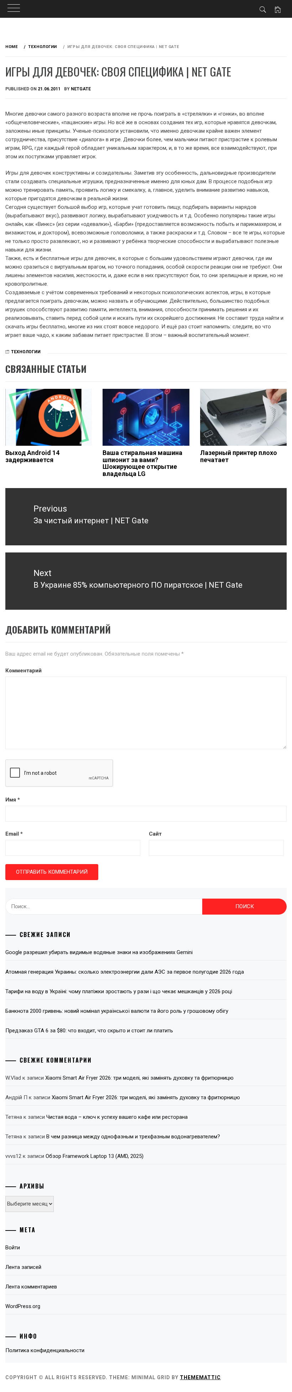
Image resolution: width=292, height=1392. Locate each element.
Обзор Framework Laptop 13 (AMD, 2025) (95, 1156)
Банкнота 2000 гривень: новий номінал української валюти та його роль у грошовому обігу (116, 1011)
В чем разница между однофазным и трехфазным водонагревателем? (133, 1136)
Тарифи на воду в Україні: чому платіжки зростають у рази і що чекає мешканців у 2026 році (118, 991)
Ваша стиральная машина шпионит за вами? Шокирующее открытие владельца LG (142, 463)
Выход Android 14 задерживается (32, 456)
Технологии (26, 351)
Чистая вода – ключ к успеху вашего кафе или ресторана (117, 1117)
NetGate (81, 88)
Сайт (155, 834)
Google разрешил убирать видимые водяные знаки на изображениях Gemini (99, 952)
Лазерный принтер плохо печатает (238, 456)
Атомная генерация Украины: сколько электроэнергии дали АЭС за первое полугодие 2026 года (124, 972)
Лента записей (23, 1267)
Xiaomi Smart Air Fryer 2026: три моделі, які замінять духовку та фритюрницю (139, 1078)
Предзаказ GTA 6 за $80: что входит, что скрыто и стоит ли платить (89, 1030)
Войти (12, 1247)
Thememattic (200, 1377)
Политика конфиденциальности (44, 1350)
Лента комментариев (31, 1287)
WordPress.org (22, 1306)
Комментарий (23, 670)
